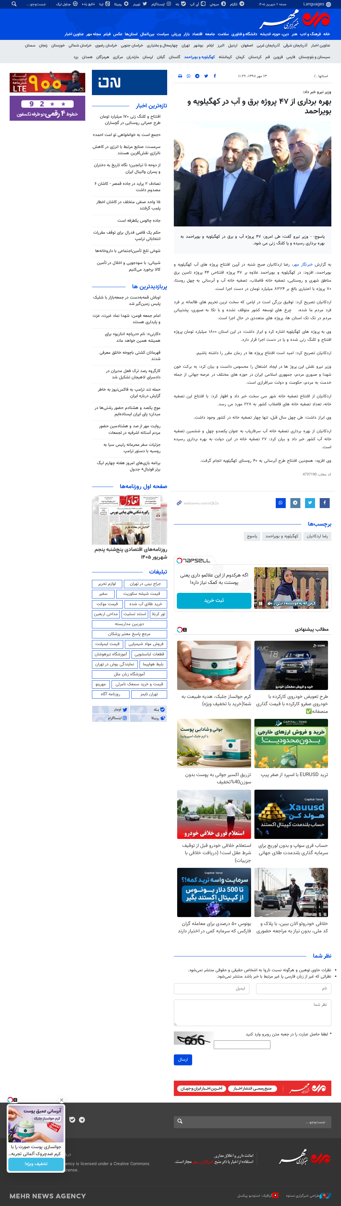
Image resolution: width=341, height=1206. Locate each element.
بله (177, 4)
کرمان (240, 57)
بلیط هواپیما (153, 664)
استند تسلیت (135, 614)
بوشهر (198, 46)
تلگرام (234, 4)
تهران (185, 46)
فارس (290, 57)
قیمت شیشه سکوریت (141, 594)
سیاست (163, 34)
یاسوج (252, 536)
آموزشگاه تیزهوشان (111, 654)
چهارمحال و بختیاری (162, 46)
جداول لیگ (64, 4)
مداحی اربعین (106, 614)
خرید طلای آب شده (146, 604)
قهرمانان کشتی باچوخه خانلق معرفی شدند (130, 355)
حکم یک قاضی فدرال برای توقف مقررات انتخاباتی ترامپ (127, 235)
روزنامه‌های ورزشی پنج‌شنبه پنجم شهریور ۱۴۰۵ (133, 553)
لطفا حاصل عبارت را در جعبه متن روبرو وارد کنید (288, 1034)
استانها (323, 76)
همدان (87, 57)
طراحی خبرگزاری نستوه (302, 1195)
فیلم (107, 34)
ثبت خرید (214, 601)
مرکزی (118, 57)
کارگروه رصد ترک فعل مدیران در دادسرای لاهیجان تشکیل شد (133, 374)
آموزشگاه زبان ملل (129, 674)
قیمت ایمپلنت (107, 644)
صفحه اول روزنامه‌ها (143, 486)
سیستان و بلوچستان (314, 57)
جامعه (210, 34)
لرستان (148, 57)
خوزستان (58, 46)
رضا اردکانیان (317, 536)
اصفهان (247, 46)
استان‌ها (131, 34)
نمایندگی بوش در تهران (114, 664)
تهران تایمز (149, 694)
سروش (215, 4)
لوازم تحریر (107, 584)
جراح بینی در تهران (145, 584)
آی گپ (195, 4)
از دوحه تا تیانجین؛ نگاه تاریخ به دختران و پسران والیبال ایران (127, 168)
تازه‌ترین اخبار (151, 106)
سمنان (30, 46)
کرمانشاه (225, 57)
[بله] (72, 1120)
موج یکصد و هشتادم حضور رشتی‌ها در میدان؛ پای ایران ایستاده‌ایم (128, 411)
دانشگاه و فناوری (244, 34)
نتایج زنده (89, 4)
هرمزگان (102, 57)
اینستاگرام (159, 4)
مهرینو (101, 684)
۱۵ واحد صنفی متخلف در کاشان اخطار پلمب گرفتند (128, 205)
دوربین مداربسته (129, 624)
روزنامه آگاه (110, 694)
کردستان (255, 57)
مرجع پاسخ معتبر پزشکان (129, 634)
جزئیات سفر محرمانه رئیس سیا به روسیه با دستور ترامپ (132, 448)
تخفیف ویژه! (36, 1164)
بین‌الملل (147, 34)
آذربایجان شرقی (295, 46)
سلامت (223, 34)
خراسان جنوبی (132, 46)
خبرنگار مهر (303, 264)
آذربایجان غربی (268, 46)
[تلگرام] (82, 1120)
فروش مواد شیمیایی (146, 644)
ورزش (176, 34)
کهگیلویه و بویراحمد (199, 57)
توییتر (137, 4)
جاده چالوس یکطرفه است (139, 220)
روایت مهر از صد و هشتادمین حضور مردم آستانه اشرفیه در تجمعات (130, 429)
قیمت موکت (107, 604)
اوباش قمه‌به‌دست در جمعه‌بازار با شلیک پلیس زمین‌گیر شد (127, 300)
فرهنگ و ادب (310, 34)
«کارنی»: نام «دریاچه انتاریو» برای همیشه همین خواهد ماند (133, 337)
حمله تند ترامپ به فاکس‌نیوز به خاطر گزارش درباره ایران (129, 392)
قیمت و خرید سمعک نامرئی (139, 684)
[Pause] (261, 603)
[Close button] (61, 1100)
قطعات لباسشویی (149, 654)
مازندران (133, 57)
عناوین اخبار (320, 46)
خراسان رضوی (106, 46)
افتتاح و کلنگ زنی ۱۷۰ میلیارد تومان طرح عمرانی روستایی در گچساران (130, 119)
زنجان (43, 46)
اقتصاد (197, 34)
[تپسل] (179, 560)
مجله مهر (93, 34)
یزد (76, 57)
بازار (186, 34)
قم (267, 57)
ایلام (210, 46)
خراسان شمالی (80, 46)
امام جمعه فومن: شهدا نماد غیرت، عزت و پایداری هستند (127, 319)
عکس (117, 34)
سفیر (103, 594)
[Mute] (270, 603)
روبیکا (118, 4)
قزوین (278, 57)
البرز (220, 46)
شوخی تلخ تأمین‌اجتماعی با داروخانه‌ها (128, 251)
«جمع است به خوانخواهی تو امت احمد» (127, 135)
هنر (294, 34)
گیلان (161, 57)
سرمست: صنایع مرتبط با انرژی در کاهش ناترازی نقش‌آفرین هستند (127, 150)
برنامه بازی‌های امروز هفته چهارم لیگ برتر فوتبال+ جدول (129, 466)
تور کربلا (158, 614)
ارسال (183, 1059)
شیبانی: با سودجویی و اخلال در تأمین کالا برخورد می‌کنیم (129, 266)
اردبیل (232, 46)
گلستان (174, 57)
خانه (326, 34)
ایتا (101, 4)
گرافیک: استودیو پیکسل (254, 1195)
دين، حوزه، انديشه (274, 34)
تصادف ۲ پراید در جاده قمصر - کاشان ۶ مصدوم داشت (128, 187)
